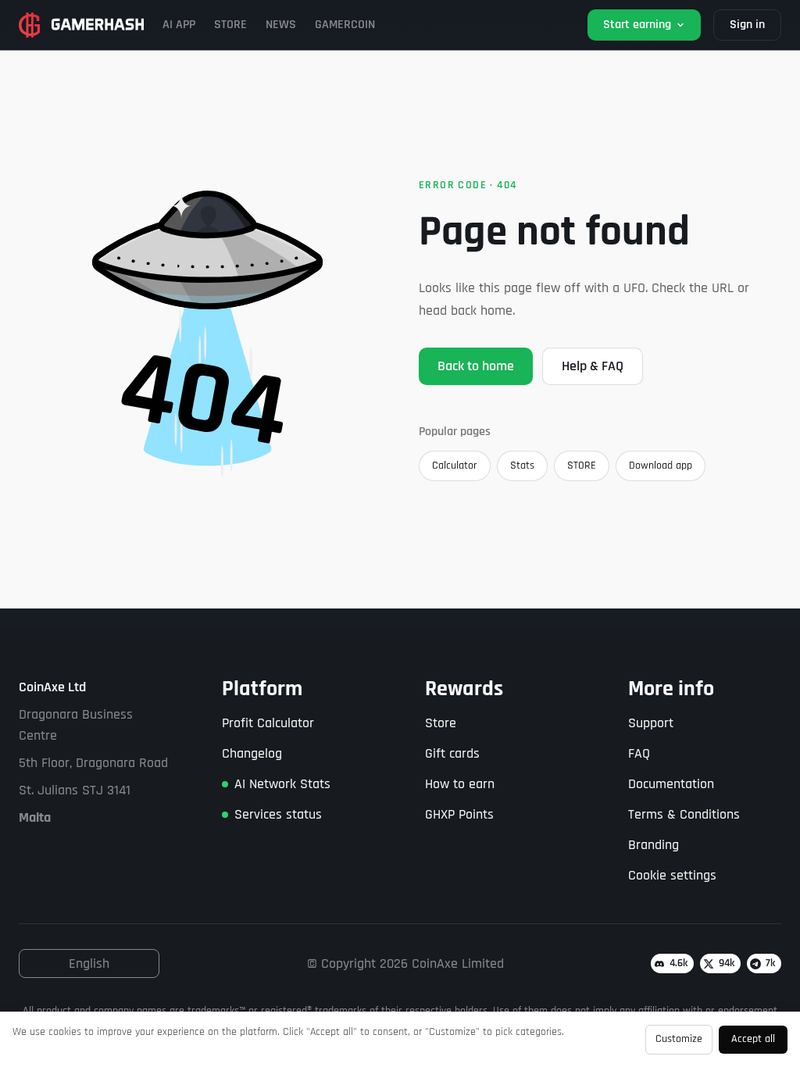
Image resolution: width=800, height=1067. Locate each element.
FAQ (639, 753)
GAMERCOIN (345, 24)
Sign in (747, 24)
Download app (660, 466)
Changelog (252, 753)
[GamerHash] (81, 24)
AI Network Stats (282, 784)
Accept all (753, 1039)
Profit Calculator (268, 723)
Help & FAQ (592, 366)
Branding (653, 845)
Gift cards (452, 753)
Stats (522, 466)
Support (650, 723)
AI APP (178, 24)
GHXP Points (459, 814)
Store (440, 723)
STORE (230, 24)
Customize (678, 1039)
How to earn (460, 784)
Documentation (671, 784)
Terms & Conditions (684, 814)
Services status (278, 814)
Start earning (637, 24)
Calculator (454, 466)
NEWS (281, 24)
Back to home (476, 366)
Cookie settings (672, 875)
